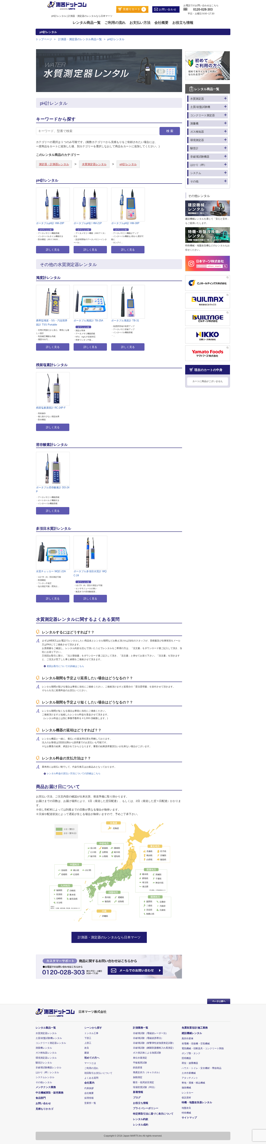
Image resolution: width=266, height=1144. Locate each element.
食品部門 (41, 1097)
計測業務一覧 (140, 1027)
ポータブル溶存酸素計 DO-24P (52, 489)
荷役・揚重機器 (190, 1063)
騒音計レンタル (44, 1062)
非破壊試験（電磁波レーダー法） (150, 1033)
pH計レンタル (115, 39)
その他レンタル (44, 1082)
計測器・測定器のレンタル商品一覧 (79, 39)
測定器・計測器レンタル (54, 164)
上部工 (87, 1043)
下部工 (87, 1038)
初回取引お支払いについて (98, 1073)
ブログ (137, 1097)
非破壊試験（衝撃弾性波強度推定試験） (154, 1043)
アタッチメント (190, 1078)
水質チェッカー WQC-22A (51, 571)
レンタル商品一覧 (87, 23)
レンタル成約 (140, 1124)
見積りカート (133, 9)
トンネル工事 (91, 1033)
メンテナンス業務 (46, 1087)
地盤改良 (186, 1108)
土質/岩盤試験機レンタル (49, 1038)
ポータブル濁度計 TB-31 (125, 320)
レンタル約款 (140, 1119)
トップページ (44, 39)
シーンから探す (93, 1027)
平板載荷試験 (140, 1062)
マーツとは (90, 1063)
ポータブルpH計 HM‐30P (125, 223)
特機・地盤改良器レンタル (197, 1102)
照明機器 (186, 1058)
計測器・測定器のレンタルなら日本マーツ (109, 937)
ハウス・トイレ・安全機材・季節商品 (201, 1068)
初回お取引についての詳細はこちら (65, 666)
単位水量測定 (140, 1057)
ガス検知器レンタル (46, 1052)
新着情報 (138, 1092)
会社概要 (161, 23)
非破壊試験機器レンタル (48, 1067)
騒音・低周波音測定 (143, 1082)
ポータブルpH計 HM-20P (50, 223)
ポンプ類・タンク (191, 1053)
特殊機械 (186, 1112)
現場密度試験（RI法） (144, 1087)
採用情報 (89, 1098)
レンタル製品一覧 (46, 1027)
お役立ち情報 (182, 23)
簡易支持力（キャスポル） (147, 1072)
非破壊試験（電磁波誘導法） (148, 1038)
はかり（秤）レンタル (47, 1072)
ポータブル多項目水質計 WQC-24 (90, 573)
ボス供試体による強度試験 (147, 1052)
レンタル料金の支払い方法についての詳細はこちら (73, 773)
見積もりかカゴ (44, 1108)
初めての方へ (92, 1057)
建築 (86, 1052)
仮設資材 (186, 1097)
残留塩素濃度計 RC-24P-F (51, 407)
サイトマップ (189, 1117)
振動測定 (137, 1077)
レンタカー (187, 1092)
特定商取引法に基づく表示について (153, 1113)
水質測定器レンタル (94, 164)
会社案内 (89, 1082)
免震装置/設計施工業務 (195, 1027)
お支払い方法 (140, 23)
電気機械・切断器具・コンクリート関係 (203, 1048)
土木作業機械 (189, 1073)
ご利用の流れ (115, 23)
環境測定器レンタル (46, 1057)
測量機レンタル (44, 1047)
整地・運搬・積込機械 (193, 1082)
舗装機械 (186, 1087)
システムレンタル (45, 1077)
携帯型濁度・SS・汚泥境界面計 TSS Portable (51, 322)
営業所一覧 (90, 1103)
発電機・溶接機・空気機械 (196, 1043)
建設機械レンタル (192, 1033)
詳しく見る (53, 249)
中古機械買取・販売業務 (49, 1092)
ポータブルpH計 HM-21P (88, 223)
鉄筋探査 (137, 1067)
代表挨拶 (89, 1088)
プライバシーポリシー (145, 1108)
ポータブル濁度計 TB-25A (88, 320)
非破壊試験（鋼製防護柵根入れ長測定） (154, 1047)
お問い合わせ (167, 9)
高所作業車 (187, 1038)
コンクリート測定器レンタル (51, 1043)
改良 (86, 1047)
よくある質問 (91, 1078)
